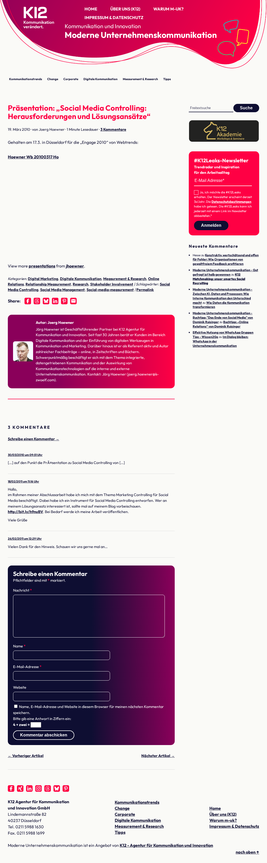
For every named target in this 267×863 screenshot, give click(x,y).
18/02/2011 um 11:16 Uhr (23, 481)
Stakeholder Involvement (111, 284)
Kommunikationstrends (25, 79)
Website (19, 687)
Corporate (70, 79)
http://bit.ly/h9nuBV (25, 511)
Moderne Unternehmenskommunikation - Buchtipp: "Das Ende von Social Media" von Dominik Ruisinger (223, 317)
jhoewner (75, 266)
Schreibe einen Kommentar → (33, 439)
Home (90, 8)
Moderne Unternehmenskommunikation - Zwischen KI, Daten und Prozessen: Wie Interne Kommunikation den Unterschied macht (222, 295)
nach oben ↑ (247, 852)
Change (52, 79)
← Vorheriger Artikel (26, 755)
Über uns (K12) (125, 8)
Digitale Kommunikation (100, 79)
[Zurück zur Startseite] (34, 20)
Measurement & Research (140, 79)
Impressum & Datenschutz (113, 17)
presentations (42, 266)
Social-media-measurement (110, 289)
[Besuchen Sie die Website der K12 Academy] (224, 140)
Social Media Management (62, 289)
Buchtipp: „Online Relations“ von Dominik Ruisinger (220, 324)
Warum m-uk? (168, 8)
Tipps (167, 79)
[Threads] (37, 301)
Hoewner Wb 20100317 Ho (33, 156)
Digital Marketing (43, 278)
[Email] (73, 301)
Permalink (145, 289)
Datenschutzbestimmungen (231, 202)
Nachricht (22, 590)
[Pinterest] (64, 301)
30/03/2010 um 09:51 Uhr (25, 455)
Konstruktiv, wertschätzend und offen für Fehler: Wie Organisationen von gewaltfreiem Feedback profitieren (226, 259)
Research (80, 284)
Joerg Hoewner (60, 322)
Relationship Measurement (48, 284)
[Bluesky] (46, 301)
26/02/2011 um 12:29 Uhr (25, 538)
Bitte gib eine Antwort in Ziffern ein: (42, 718)
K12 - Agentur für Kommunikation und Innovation (166, 845)
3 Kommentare (113, 129)
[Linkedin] (55, 301)
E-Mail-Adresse (27, 666)
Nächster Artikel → (158, 755)
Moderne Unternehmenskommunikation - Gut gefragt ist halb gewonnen (225, 272)
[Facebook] (28, 301)
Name (19, 646)
